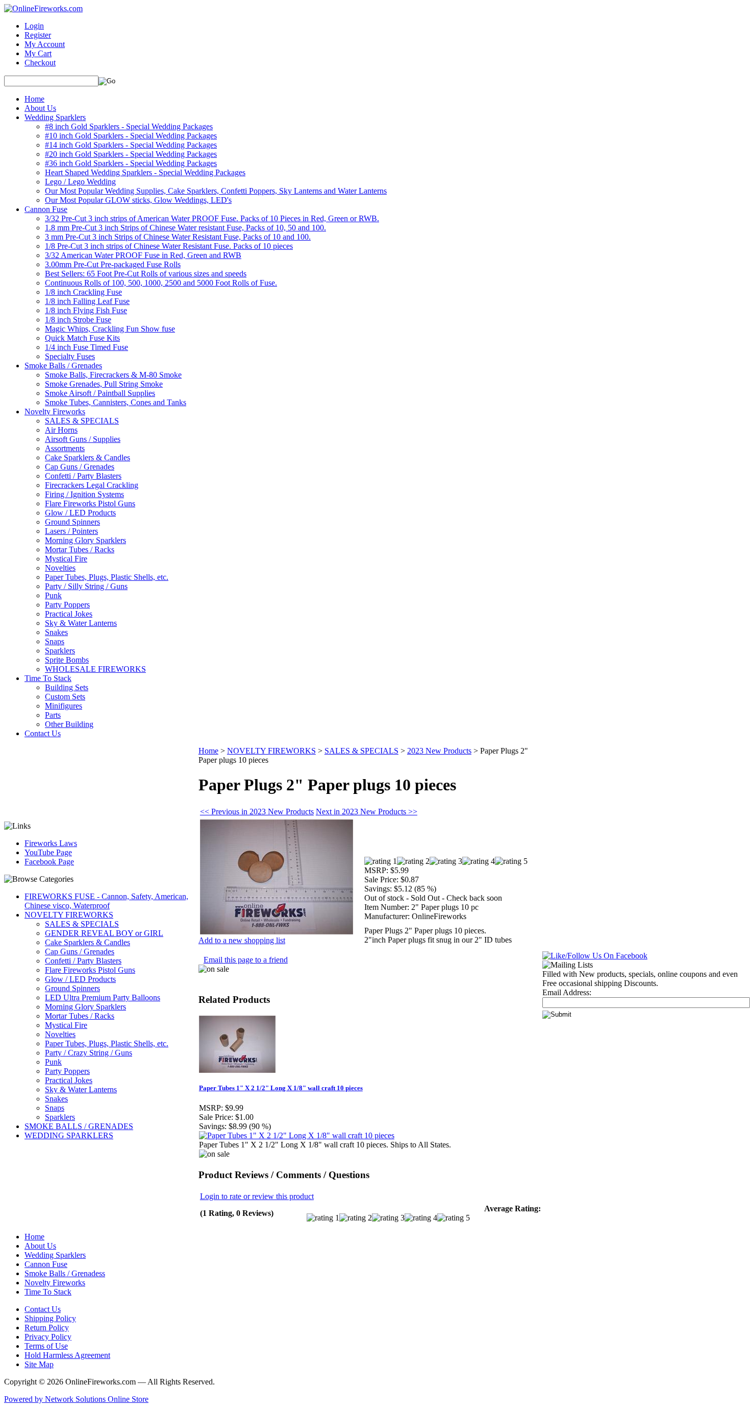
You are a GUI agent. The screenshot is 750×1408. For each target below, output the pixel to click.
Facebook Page (49, 861)
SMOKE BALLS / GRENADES (78, 1126)
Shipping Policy (50, 1318)
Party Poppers (67, 604)
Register (37, 35)
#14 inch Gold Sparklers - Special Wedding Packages (131, 144)
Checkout (40, 62)
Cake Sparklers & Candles (87, 457)
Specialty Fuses (70, 356)
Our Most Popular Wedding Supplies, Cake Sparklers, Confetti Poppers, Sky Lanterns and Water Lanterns (216, 190)
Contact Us (42, 733)
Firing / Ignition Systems (84, 494)
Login (34, 25)
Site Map (39, 1364)
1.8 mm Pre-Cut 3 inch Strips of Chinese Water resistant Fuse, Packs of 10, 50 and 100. (185, 227)
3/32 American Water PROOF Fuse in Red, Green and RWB (143, 255)
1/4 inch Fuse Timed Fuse (86, 347)
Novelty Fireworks (54, 411)
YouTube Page (48, 852)
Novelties (60, 568)
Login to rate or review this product (257, 1196)
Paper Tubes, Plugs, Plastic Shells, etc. (106, 577)
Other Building (69, 724)
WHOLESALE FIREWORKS (95, 669)
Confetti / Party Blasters (83, 476)
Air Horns (61, 430)
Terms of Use (46, 1346)
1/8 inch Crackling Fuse (83, 292)
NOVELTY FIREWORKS (68, 914)
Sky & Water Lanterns (81, 623)
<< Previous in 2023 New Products (257, 811)
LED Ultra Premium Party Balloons (102, 997)
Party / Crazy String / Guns (88, 1052)
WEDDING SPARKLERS (68, 1135)
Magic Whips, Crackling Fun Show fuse (110, 328)
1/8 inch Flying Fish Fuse (86, 310)
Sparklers (60, 650)
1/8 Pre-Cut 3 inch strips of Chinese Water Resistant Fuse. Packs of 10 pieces (169, 246)
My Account (44, 44)
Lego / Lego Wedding (80, 181)
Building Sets (66, 687)
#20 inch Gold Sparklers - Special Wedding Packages (131, 154)
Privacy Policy (47, 1336)
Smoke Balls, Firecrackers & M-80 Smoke (113, 374)
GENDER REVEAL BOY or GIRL (104, 933)
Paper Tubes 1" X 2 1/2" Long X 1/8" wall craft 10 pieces (281, 1088)
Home (34, 99)
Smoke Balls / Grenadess (64, 1273)
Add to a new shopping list (241, 940)
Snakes (56, 632)
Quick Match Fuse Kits (82, 338)
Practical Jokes (68, 613)
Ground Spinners (72, 522)
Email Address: (566, 992)
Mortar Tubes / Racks (79, 549)
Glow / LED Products (80, 512)
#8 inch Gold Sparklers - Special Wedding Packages (129, 126)
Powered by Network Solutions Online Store (76, 1399)
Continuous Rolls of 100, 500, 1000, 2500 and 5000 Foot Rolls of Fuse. (161, 282)
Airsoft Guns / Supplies (82, 439)
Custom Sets (65, 696)
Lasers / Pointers (71, 531)
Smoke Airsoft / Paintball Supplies (100, 393)
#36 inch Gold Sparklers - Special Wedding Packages (131, 163)
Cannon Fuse (45, 209)
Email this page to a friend (246, 959)
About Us (40, 108)
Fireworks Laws (50, 843)
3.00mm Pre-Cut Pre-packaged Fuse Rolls (113, 264)
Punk (53, 595)
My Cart (38, 53)
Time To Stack (47, 678)
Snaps (54, 641)
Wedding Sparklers (55, 117)
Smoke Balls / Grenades (63, 365)
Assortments (65, 448)
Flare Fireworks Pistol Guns (90, 503)
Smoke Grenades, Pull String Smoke (104, 384)
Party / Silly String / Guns (86, 586)
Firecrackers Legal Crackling (91, 485)
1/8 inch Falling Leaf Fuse (87, 301)
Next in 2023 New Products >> (366, 811)
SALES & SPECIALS (82, 420)
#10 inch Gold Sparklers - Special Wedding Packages (131, 135)
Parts (53, 715)
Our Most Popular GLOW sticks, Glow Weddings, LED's (138, 200)
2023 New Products (439, 750)
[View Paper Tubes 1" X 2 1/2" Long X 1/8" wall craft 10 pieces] (296, 1135)
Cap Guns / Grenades (79, 466)
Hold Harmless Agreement (67, 1355)
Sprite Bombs (67, 659)
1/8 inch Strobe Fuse (78, 319)
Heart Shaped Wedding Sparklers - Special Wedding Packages (145, 172)
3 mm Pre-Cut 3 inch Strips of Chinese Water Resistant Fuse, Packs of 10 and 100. (178, 236)
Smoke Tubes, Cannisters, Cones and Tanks (115, 402)
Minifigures (63, 705)
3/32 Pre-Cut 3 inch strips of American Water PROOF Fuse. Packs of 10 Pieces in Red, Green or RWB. (212, 218)
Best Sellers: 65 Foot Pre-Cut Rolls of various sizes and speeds (145, 273)
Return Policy (46, 1327)
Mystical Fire (66, 558)
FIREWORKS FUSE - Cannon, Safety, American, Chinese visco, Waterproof (106, 901)
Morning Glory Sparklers (85, 540)
